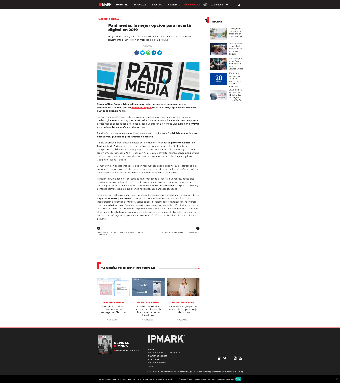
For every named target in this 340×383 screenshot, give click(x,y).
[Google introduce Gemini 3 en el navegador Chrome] (113, 286)
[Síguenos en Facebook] (230, 359)
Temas (151, 366)
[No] (336, 379)
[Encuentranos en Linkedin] (219, 359)
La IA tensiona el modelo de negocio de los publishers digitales (235, 48)
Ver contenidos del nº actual (127, 350)
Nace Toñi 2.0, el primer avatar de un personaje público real (183, 309)
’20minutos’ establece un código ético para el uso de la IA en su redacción (235, 80)
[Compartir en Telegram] (159, 52)
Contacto (153, 349)
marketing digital (141, 107)
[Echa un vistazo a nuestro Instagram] (235, 359)
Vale (238, 379)
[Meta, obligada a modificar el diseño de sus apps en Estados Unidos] (219, 58)
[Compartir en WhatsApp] (148, 52)
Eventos (157, 5)
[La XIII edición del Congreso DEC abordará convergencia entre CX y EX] (219, 89)
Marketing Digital (108, 19)
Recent (217, 21)
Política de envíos (157, 363)
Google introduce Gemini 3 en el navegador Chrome (113, 309)
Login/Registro (219, 5)
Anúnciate (174, 5)
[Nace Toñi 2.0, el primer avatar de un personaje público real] (183, 286)
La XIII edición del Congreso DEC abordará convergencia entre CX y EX (235, 95)
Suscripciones (192, 5)
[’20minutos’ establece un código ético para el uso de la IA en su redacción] (219, 73)
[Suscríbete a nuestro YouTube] (240, 359)
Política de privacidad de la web (164, 353)
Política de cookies (157, 356)
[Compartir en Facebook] (136, 52)
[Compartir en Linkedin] (154, 52)
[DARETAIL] (205, 4)
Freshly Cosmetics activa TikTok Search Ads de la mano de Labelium (148, 311)
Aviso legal (153, 360)
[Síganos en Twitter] (224, 359)
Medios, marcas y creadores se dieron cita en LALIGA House (236, 32)
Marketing (122, 5)
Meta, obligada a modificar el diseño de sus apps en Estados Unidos (236, 63)
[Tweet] (142, 52)
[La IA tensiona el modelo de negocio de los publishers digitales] (219, 43)
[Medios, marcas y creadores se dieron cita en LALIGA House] (219, 28)
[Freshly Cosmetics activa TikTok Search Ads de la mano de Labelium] (148, 286)
